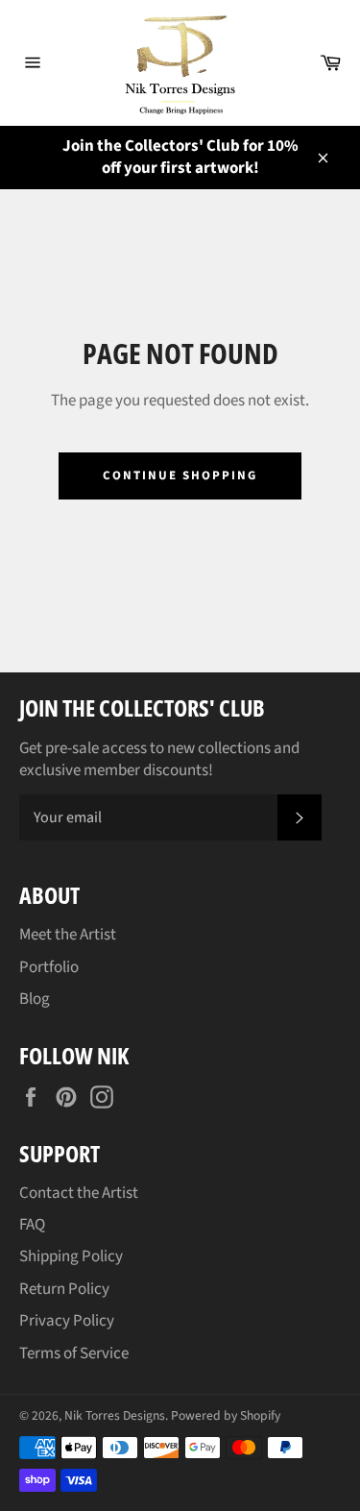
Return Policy (64, 1289)
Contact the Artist (78, 1193)
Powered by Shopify (225, 1415)
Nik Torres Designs (114, 1415)
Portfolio (49, 967)
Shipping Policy (71, 1256)
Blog (34, 999)
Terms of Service (74, 1353)
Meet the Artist (67, 934)
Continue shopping (179, 475)
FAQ (32, 1224)
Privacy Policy (66, 1320)
